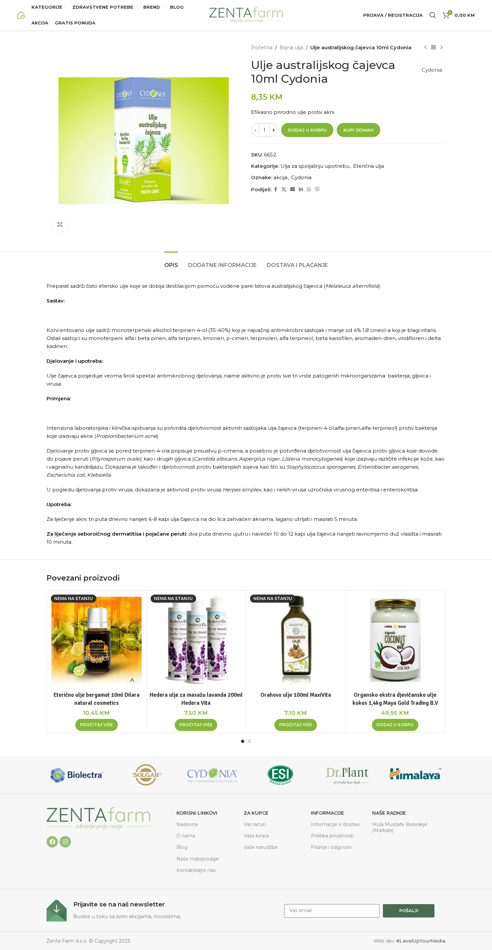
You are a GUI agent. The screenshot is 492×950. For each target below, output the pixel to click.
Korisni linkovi (196, 813)
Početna (261, 47)
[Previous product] (425, 48)
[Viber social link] (317, 189)
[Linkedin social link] (301, 189)
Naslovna (187, 824)
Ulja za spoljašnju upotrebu (314, 166)
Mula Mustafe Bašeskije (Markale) (399, 827)
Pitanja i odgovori (331, 847)
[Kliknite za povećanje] (60, 224)
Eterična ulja (368, 166)
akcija (280, 177)
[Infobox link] (162, 911)
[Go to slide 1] (242, 741)
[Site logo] (21, 14)
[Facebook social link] (275, 189)
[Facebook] (52, 841)
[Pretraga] (432, 15)
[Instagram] (65, 841)
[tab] (171, 262)
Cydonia (432, 70)
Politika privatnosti (332, 836)
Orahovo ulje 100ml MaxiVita (295, 694)
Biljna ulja (291, 47)
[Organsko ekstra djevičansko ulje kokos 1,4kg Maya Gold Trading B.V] (395, 640)
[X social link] (283, 189)
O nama (185, 836)
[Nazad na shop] (433, 48)
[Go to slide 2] (249, 741)
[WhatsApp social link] (309, 189)
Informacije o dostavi (335, 824)
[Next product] (441, 48)
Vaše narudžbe (261, 847)
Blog (181, 847)
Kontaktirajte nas (196, 870)
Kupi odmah (358, 130)
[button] (395, 725)
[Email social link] (292, 189)
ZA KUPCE (256, 813)
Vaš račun (255, 824)
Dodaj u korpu (307, 130)
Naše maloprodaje (197, 859)
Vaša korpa (256, 836)
